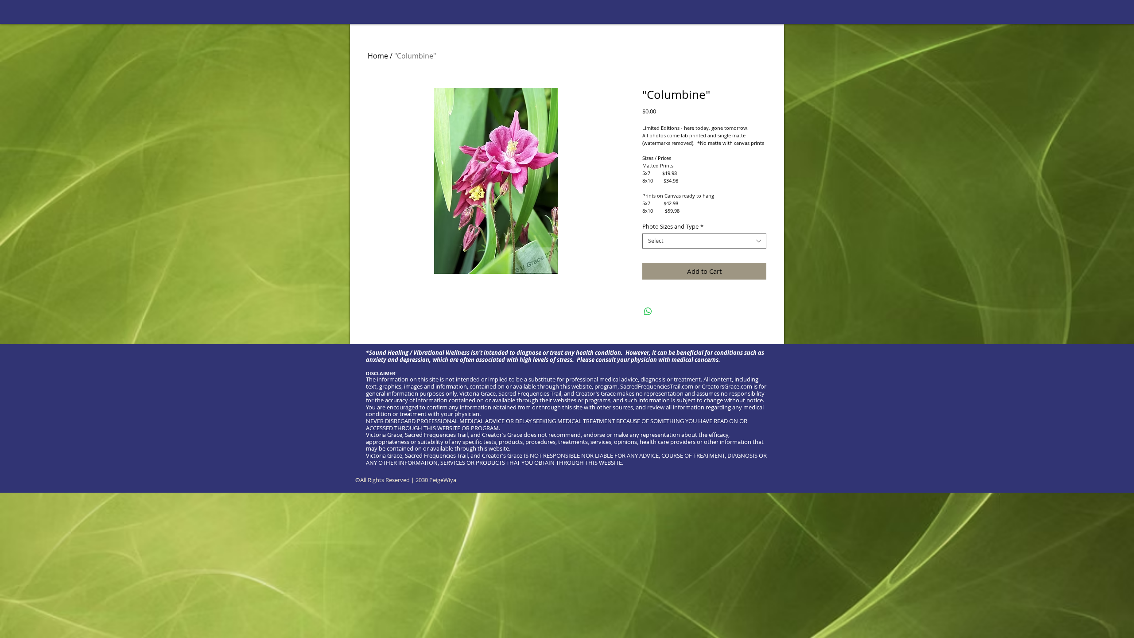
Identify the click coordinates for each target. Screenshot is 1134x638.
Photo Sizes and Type (672, 226)
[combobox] (704, 241)
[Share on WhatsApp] (648, 311)
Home (378, 56)
